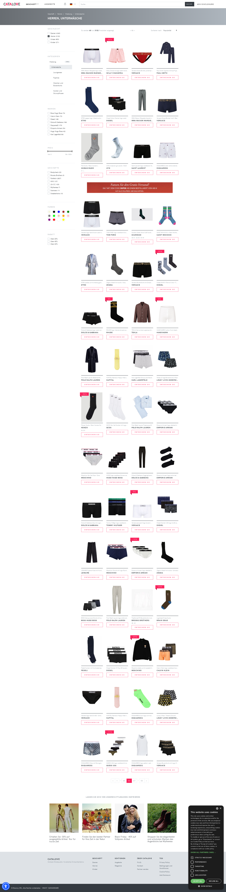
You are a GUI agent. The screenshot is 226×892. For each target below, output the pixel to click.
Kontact (140, 866)
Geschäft (31, 4)
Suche (189, 4)
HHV (54, 181)
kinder (54, 42)
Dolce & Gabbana (58, 122)
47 (134, 781)
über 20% (54, 239)
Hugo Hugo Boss (57, 131)
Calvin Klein (56, 116)
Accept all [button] (197, 881)
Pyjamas (56, 78)
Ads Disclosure (205, 4)
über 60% (54, 244)
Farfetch (55, 178)
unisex (54, 39)
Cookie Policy (164, 872)
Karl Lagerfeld (57, 134)
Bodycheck (55, 172)
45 (124, 781)
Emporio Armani (57, 128)
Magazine (118, 866)
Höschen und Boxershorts (58, 84)
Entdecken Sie (92, 77)
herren (55, 36)
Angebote (49, 4)
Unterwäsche (56, 67)
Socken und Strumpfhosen (58, 92)
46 (129, 781)
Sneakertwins (56, 193)
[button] (5, 886)
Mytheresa (55, 187)
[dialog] (206, 848)
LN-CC (54, 184)
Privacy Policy (164, 862)
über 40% (54, 241)
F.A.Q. (139, 862)
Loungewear (57, 72)
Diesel (54, 119)
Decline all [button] (213, 881)
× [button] (220, 808)
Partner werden (142, 869)
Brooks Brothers (57, 175)
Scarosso (55, 190)
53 (142, 781)
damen (55, 33)
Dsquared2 (56, 125)
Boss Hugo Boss (57, 113)
